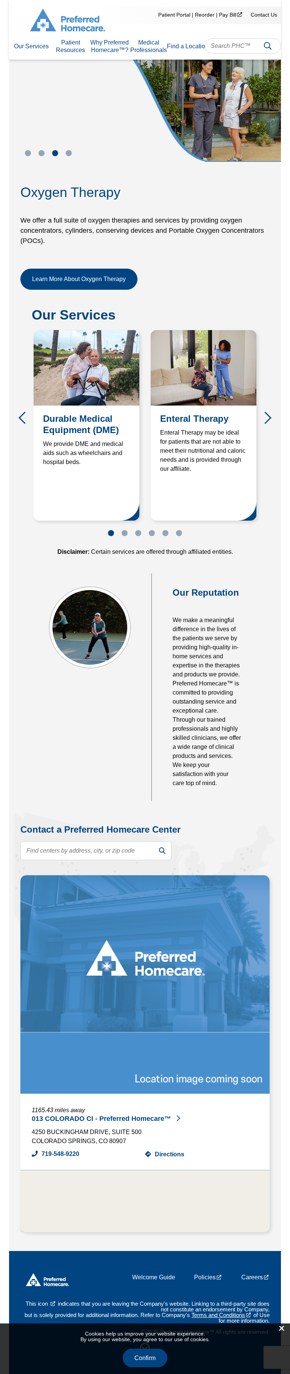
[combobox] (243, 46)
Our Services (31, 46)
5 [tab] (165, 533)
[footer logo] (47, 1281)
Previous (25, 418)
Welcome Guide (153, 1277)
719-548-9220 (60, 1154)
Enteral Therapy (194, 418)
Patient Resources (70, 46)
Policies (205, 1277)
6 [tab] (179, 533)
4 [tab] (69, 153)
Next (265, 418)
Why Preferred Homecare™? (109, 46)
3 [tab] (55, 153)
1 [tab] (28, 153)
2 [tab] (42, 153)
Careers (252, 1277)
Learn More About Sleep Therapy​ (76, 279)
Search (267, 47)
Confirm (145, 1358)
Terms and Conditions (218, 1315)
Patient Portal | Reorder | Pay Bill (197, 15)
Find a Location (187, 46)
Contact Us (264, 15)
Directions (169, 1154)
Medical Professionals (148, 46)
